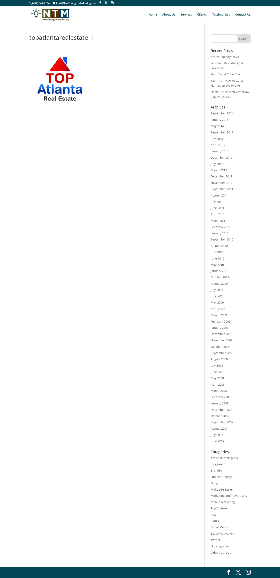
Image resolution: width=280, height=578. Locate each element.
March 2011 (219, 220)
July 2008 (217, 365)
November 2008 (221, 340)
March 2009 (219, 315)
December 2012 (221, 157)
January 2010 (220, 271)
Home (153, 14)
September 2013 (222, 132)
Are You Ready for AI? (225, 57)
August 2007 (219, 428)
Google (215, 483)
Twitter (215, 540)
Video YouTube (221, 552)
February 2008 (220, 397)
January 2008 (220, 403)
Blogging (217, 464)
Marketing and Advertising (229, 496)
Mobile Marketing (223, 502)
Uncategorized (221, 546)
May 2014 (217, 126)
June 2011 (217, 208)
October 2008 (220, 347)
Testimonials (221, 14)
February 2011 (220, 227)
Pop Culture (219, 508)
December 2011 (221, 176)
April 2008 (218, 384)
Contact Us (243, 14)
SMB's (215, 521)
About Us (168, 14)
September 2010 (222, 239)
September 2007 (222, 422)
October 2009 (220, 277)
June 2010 (217, 258)
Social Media (219, 527)
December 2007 (221, 410)
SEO (213, 515)
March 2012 (219, 170)
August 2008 (219, 359)
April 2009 (218, 309)
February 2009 (220, 321)
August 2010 (219, 246)
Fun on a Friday (221, 477)
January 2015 (220, 120)
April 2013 (218, 145)
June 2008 (217, 372)
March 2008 (219, 391)
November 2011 (221, 183)
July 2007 (217, 435)
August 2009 (219, 284)
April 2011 (218, 214)
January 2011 (220, 233)
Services (186, 14)
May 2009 (217, 302)
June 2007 (217, 441)
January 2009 (220, 328)
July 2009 (217, 290)
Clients (202, 14)
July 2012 (217, 164)
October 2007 (220, 416)
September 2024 (222, 113)
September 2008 (222, 353)
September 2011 (222, 189)
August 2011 (219, 195)
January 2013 (220, 151)
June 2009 (217, 296)
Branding (217, 470)
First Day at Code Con (225, 74)
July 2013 (217, 139)
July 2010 (217, 252)
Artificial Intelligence (225, 458)
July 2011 (217, 202)
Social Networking (223, 533)
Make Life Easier (222, 489)
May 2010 (217, 265)
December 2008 (221, 334)
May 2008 (217, 378)
